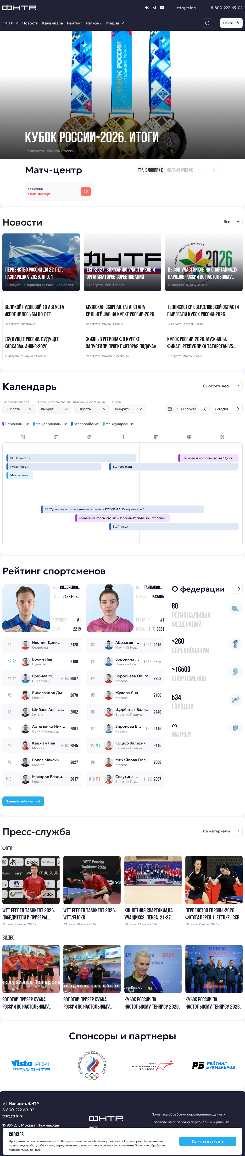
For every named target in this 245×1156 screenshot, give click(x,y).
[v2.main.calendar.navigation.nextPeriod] (238, 409)
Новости (30, 23)
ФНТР (7, 23)
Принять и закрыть (208, 1141)
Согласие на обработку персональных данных (190, 1122)
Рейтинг (74, 23)
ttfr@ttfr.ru (187, 7)
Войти (228, 23)
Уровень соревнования (54, 402)
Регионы (94, 23)
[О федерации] (238, 589)
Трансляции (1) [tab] (150, 170)
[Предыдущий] (204, 170)
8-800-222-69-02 (227, 7)
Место (116, 402)
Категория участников (89, 402)
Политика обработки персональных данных (188, 1114)
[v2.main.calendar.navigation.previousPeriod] (205, 409)
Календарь (52, 23)
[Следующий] (214, 170)
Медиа (112, 23)
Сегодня (221, 409)
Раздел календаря (15, 402)
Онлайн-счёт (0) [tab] (180, 170)
